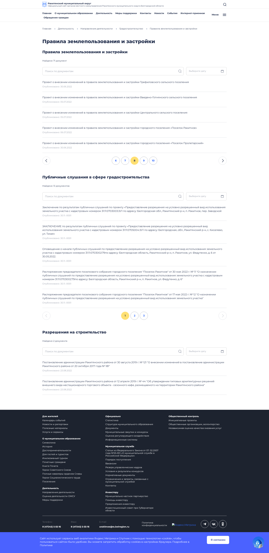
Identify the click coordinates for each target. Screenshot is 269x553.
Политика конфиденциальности (154, 524)
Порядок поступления (118, 459)
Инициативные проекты (183, 420)
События (172, 13)
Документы (111, 428)
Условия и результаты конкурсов (124, 471)
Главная (47, 13)
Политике (46, 545)
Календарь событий (53, 420)
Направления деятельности (58, 492)
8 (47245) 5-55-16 (51, 526)
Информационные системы (121, 439)
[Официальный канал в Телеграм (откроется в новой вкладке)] (205, 524)
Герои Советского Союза (56, 469)
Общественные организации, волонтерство (194, 424)
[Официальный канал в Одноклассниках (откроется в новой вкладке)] (223, 524)
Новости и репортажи (55, 424)
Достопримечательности (56, 450)
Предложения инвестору (120, 504)
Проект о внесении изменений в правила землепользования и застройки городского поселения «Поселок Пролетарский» (123, 143)
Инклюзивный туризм (55, 458)
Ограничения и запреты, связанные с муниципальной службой (126, 480)
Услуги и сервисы (52, 432)
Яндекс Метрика (105, 538)
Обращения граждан (56, 17)
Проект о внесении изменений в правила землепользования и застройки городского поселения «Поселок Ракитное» (119, 127)
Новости (159, 13)
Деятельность (104, 13)
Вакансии (110, 463)
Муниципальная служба (119, 446)
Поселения (48, 481)
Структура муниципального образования (129, 424)
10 (153, 160)
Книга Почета (50, 466)
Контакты (145, 13)
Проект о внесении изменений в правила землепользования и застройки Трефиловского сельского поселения (115, 82)
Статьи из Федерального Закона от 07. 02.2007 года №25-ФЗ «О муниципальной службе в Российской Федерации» (131, 453)
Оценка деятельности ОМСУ (58, 496)
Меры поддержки (126, 13)
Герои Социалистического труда (61, 477)
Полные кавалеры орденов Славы (62, 473)
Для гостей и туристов (55, 454)
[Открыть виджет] (258, 542)
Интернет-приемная (193, 13)
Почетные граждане (54, 462)
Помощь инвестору (116, 500)
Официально (113, 416)
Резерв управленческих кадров (123, 467)
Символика (48, 442)
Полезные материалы (55, 428)
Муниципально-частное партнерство (126, 496)
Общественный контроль (184, 416)
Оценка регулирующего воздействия (127, 435)
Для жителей (50, 416)
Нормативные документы (120, 475)
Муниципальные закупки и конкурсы (126, 432)
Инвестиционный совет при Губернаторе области (129, 509)
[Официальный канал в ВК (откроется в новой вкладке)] (214, 524)
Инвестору (111, 492)
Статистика (111, 420)
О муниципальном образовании (74, 13)
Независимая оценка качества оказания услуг (195, 428)
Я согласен (218, 539)
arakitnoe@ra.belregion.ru (114, 526)
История (47, 446)
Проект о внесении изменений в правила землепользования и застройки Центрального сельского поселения (114, 112)
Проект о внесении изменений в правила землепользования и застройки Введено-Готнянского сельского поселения (119, 97)
